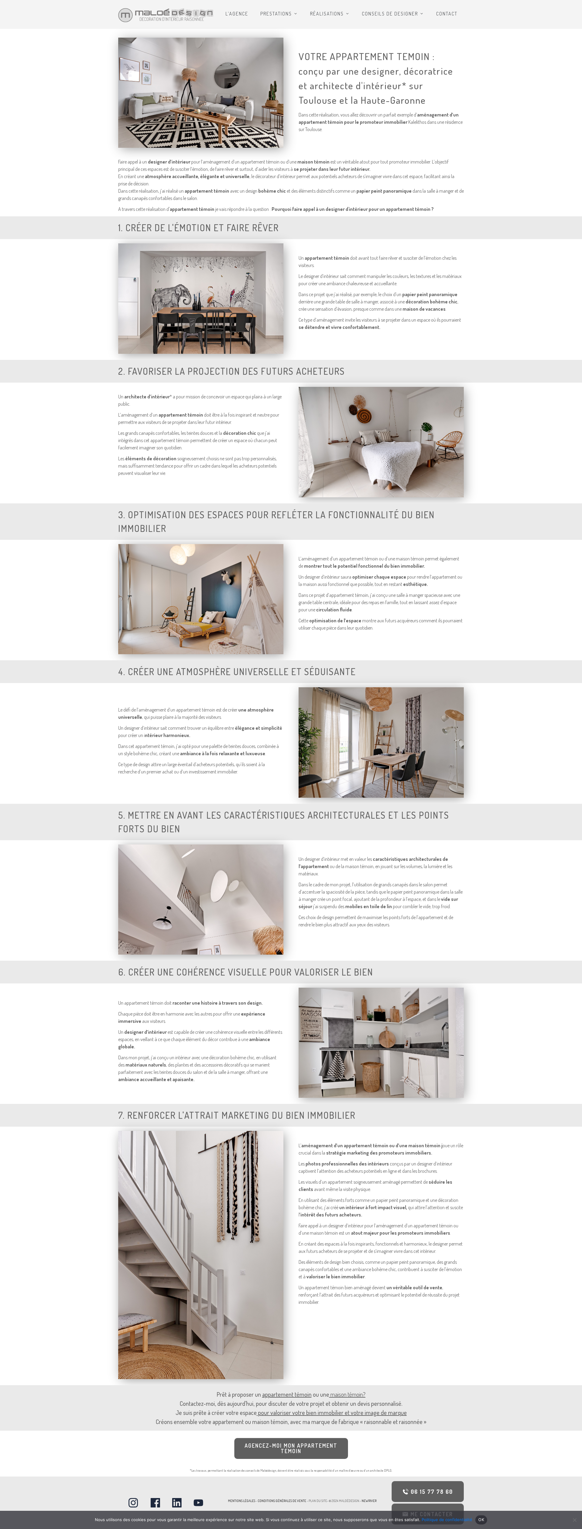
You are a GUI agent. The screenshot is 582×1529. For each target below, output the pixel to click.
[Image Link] (165, 15)
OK (481, 1519)
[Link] (133, 1503)
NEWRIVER (368, 1501)
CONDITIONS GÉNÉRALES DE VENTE (282, 1501)
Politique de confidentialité (447, 1519)
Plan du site (318, 1501)
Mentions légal (240, 1501)
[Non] (574, 1520)
